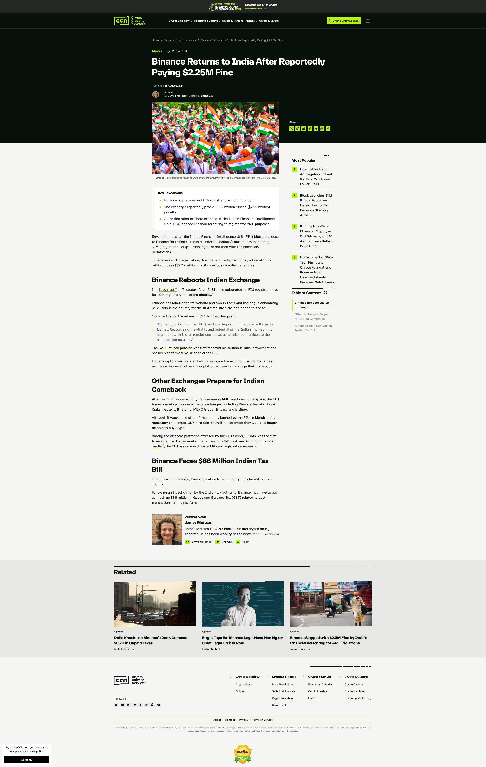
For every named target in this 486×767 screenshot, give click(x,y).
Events (312, 698)
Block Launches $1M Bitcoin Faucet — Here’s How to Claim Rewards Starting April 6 (316, 205)
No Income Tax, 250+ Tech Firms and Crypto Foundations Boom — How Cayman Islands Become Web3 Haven (317, 269)
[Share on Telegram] (316, 128)
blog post (166, 290)
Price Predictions (282, 684)
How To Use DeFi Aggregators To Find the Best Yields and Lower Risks (316, 176)
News (167, 40)
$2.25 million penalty (175, 348)
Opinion (240, 691)
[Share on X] (291, 128)
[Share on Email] (322, 128)
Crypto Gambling (355, 691)
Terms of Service (262, 719)
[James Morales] (167, 529)
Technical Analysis (283, 691)
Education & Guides (320, 684)
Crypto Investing (282, 698)
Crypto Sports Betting (358, 698)
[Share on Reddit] (303, 128)
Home (155, 40)
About (217, 719)
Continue (26, 759)
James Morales (177, 95)
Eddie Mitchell (211, 649)
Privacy (243, 719)
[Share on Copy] (328, 128)
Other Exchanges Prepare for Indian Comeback (313, 316)
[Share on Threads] (297, 128)
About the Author (195, 516)
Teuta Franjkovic (124, 649)
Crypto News (244, 684)
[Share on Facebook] (310, 128)
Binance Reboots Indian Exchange (312, 305)
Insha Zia (207, 95)
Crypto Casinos (354, 684)
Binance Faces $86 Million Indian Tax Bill (313, 328)
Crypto (180, 40)
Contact (230, 719)
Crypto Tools (279, 705)
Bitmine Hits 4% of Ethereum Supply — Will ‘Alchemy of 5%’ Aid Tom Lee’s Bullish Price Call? (316, 236)
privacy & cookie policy (29, 751)
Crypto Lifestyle (318, 691)
